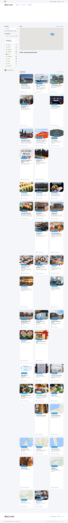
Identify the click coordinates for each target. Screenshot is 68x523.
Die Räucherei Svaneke (41, 415)
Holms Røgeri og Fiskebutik (24, 376)
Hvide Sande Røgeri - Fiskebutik (25, 267)
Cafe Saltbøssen (24, 287)
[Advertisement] (34, 14)
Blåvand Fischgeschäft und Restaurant (26, 322)
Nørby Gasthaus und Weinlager (40, 322)
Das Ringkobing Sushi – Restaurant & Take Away (26, 213)
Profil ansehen (24, 83)
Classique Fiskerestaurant (54, 469)
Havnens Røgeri (24, 468)
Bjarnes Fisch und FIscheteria (24, 107)
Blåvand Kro (38, 501)
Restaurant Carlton (55, 287)
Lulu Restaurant (24, 193)
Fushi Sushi (23, 501)
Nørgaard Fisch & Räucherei (39, 161)
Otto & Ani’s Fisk (39, 375)
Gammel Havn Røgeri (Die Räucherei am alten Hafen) (26, 161)
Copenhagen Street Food (41, 395)
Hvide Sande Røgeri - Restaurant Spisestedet (56, 234)
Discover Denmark (53, 1)
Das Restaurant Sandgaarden (54, 213)
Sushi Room (23, 341)
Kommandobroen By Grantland (40, 267)
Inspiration (30, 4)
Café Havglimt (54, 140)
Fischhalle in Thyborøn (41, 140)
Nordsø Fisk (53, 266)
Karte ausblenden (59, 26)
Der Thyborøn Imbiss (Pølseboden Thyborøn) (26, 141)
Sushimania (38, 449)
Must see (17, 4)
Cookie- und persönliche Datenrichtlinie (53, 521)
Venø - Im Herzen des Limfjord (40, 86)
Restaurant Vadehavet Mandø (56, 322)
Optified (62, 521)
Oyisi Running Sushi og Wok (41, 342)
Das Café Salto (39, 193)
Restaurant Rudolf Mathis (56, 375)
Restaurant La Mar (25, 449)
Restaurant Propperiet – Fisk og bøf (26, 396)
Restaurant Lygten (55, 449)
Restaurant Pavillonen (55, 415)
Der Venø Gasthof (24, 85)
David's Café (54, 395)
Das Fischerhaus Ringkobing (39, 213)
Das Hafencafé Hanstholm (39, 234)
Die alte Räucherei (55, 193)
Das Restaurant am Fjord (56, 85)
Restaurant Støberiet (55, 106)
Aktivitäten (24, 4)
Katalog (58, 1)
